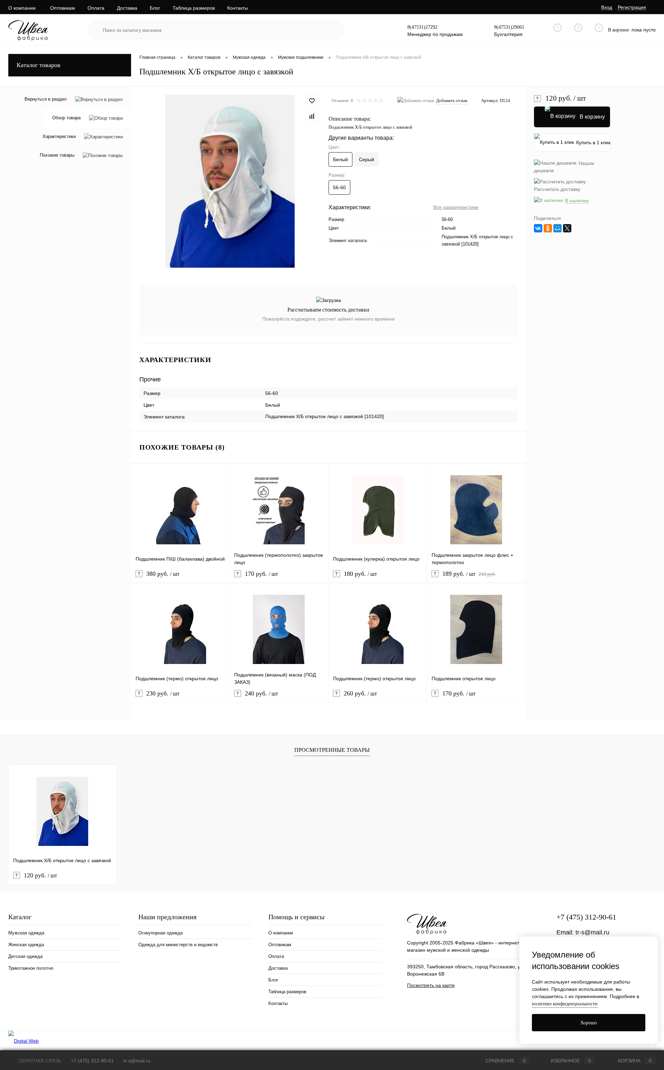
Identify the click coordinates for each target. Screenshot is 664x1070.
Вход (606, 7)
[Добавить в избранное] (312, 101)
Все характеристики (455, 207)
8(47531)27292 (422, 27)
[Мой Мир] (557, 228)
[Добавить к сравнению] (312, 116)
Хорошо (588, 1022)
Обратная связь (39, 1060)
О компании (22, 8)
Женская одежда (26, 944)
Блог (155, 8)
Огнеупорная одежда (160, 932)
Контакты (237, 8)
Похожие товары (57, 155)
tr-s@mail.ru (592, 932)
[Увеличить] (230, 181)
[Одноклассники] (548, 228)
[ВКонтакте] (538, 228)
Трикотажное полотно (30, 968)
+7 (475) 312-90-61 (586, 917)
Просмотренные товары (332, 750)
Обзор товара (66, 118)
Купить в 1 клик (593, 142)
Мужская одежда (26, 932)
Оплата (95, 8)
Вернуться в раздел (46, 99)
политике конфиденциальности (565, 1003)
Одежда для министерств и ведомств (178, 944)
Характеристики (59, 136)
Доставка (127, 8)
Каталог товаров (39, 65)
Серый (366, 159)
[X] (567, 228)
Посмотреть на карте (431, 985)
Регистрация (632, 7)
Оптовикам (62, 8)
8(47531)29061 (509, 27)
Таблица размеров (194, 8)
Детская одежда (25, 956)
